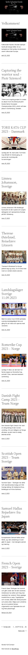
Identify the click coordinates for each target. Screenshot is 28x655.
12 (22, 627)
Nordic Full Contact (8, 644)
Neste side (22, 631)
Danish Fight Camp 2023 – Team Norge (11, 399)
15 (25, 627)
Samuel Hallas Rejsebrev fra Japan (12, 512)
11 (20, 627)
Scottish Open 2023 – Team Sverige (11, 457)
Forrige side (6, 626)
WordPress (15, 649)
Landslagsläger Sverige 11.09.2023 (12, 294)
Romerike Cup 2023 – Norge (12, 347)
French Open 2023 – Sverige (12, 565)
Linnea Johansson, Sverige (9, 182)
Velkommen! (11, 23)
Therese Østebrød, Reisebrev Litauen (9, 239)
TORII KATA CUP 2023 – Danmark (14, 129)
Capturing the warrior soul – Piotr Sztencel (12, 74)
